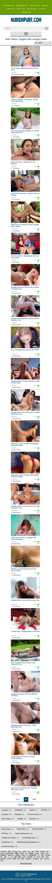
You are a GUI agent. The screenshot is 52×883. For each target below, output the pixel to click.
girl (33, 851)
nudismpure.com (32, 874)
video (17, 855)
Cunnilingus (20, 810)
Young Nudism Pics (22, 5)
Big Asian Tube (26, 12)
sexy (22, 859)
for (43, 857)
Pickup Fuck (7, 842)
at (26, 853)
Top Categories (26, 804)
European (6, 814)
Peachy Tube (21, 8)
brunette (3, 851)
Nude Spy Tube (34, 5)
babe (42, 853)
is (35, 857)
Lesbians (6, 810)
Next (34, 799)
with (17, 853)
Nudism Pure (11, 8)
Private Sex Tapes (9, 846)
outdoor (32, 855)
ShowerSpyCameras (23, 833)
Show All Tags (26, 863)
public (30, 857)
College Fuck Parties (10, 838)
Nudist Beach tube (8, 5)
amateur (36, 859)
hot (15, 857)
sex (46, 857)
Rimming (19, 814)
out (12, 857)
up (2, 860)
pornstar (9, 853)
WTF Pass (7, 833)
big (19, 857)
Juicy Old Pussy (32, 8)
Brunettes (34, 819)
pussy (3, 859)
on (41, 859)
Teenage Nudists (39, 829)
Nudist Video (23, 829)
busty (22, 853)
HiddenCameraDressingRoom (29, 842)
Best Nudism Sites (30, 838)
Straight (21, 819)
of (47, 851)
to (18, 859)
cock (9, 859)
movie (46, 859)
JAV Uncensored (35, 814)
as (39, 855)
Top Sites (26, 823)
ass (29, 851)
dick (23, 855)
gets (24, 851)
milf (42, 855)
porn (24, 857)
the (37, 851)
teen (46, 853)
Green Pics (42, 8)
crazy (3, 853)
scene (30, 853)
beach (3, 855)
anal (5, 857)
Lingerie (33, 810)
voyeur (28, 859)
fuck (38, 857)
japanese (11, 855)
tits (20, 851)
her (9, 851)
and (14, 859)
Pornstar (45, 810)
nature (37, 853)
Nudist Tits (45, 5)
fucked (42, 851)
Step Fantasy (8, 819)
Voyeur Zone (7, 829)
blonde (47, 855)
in (1, 857)
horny (14, 851)
